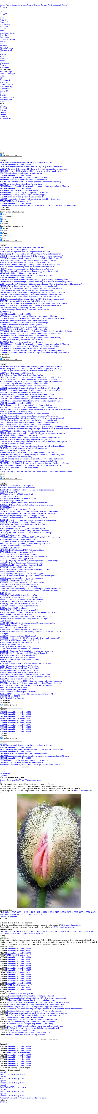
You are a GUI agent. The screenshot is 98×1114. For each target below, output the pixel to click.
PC (1, 78)
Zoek (14, 5)
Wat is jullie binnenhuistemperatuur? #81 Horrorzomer (24, 503)
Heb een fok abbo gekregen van (15, 627)
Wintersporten (5, 67)
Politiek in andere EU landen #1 (15, 625)
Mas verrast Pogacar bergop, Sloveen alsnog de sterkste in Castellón (28, 260)
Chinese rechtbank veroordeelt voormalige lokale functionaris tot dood (29, 511)
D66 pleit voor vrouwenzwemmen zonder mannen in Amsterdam (28, 520)
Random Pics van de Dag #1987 (18, 970)
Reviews (44, 5)
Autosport (4, 59)
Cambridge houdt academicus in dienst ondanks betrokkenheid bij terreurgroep (32, 318)
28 (65, 912)
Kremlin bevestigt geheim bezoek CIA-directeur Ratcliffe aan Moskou (29, 346)
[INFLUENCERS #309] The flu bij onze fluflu (21, 597)
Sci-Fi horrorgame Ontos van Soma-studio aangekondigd (24, 327)
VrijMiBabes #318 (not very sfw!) (15, 201)
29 (68, 912)
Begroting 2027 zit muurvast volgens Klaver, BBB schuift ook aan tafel (30, 388)
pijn (4, 634)
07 (15, 912)
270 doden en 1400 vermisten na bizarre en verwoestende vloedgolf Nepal (30, 171)
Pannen (5, 621)
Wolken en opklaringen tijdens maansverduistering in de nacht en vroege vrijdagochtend (36, 282)
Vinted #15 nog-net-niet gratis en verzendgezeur (21, 599)
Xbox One (4, 82)
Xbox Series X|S (6, 87)
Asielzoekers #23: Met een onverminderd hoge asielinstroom (26, 685)
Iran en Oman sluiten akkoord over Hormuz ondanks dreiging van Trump (30, 348)
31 (73, 912)
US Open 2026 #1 (10, 696)
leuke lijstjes (12, 916)
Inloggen (3, 7)
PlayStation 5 (5, 89)
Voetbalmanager (6, 72)
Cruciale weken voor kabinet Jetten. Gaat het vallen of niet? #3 (27, 617)
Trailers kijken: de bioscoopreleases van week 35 (21, 273)
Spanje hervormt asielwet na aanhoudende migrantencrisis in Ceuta (28, 461)
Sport (2, 52)
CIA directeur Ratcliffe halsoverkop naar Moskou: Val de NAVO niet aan (31, 632)
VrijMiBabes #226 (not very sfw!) (16, 412)
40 (94, 912)
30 (70, 912)
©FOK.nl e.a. (5, 1102)
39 (92, 912)
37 (87, 912)
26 (61, 912)
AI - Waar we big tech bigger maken (16, 559)
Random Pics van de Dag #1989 (15, 729)
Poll (3, 238)
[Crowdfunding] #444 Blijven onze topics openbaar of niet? (26, 544)
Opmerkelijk (4, 35)
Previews (51, 5)
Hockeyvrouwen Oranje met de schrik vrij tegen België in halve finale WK (31, 258)
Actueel (3, 20)
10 (22, 912)
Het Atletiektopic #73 (11, 548)
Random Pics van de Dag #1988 (15, 731)
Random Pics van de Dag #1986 (18, 974)
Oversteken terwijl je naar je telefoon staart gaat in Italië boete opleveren (30, 199)
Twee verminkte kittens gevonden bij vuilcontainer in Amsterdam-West (30, 265)
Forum (2, 5)
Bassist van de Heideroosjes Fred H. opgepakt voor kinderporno (28, 576)
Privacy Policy (25, 1098)
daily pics (3, 916)
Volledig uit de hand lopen (13, 535)
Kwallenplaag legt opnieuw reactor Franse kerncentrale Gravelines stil (29, 271)
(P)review (6, 233)
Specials (58, 5)
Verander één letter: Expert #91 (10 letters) (19, 666)
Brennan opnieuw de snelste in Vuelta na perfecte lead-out (24, 310)
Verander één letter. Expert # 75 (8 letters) (19, 670)
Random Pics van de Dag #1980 (18, 989)
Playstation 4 (5, 80)
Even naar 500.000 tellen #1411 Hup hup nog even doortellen (27, 490)
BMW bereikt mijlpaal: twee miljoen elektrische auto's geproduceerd (28, 286)
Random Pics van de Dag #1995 (15, 175)
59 (42, 914)
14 (32, 912)
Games (2, 76)
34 (80, 912)
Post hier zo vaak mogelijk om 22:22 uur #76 (20, 649)
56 (34, 914)
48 (15, 914)
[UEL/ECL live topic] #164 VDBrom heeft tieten (22, 550)
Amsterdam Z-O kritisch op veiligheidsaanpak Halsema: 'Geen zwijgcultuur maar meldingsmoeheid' (41, 284)
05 (10, 912)
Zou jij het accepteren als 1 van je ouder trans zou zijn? (24, 619)
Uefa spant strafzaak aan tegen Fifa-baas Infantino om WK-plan (26, 269)
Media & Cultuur (6, 48)
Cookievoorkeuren (39, 1098)
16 (37, 912)
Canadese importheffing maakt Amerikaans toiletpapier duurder (27, 267)
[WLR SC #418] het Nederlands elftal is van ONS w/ (24, 556)
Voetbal (3, 54)
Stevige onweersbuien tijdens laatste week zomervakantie (24, 320)
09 (20, 912)
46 (10, 914)
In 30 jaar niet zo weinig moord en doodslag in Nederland (25, 675)
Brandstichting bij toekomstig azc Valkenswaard (21, 173)
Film (1, 44)
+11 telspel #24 (9, 496)
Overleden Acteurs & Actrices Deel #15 (18, 655)
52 (25, 914)
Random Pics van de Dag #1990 (15, 727)
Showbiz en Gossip (7, 33)
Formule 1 (4, 56)
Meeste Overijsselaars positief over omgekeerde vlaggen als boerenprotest (31, 288)
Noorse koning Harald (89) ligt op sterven (19, 606)
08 (18, 912)
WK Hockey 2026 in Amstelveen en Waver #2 (20, 595)
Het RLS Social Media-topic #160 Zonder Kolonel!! (23, 653)
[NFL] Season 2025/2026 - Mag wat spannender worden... (25, 531)
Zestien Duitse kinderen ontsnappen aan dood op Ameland (25, 677)
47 (13, 914)
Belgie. (6, 662)
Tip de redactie (5, 119)
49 (18, 914)
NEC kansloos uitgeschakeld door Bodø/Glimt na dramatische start (28, 407)
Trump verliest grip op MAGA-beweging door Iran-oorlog (25, 424)
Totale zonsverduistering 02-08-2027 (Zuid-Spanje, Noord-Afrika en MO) (31, 589)
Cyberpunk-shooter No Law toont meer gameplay (21, 325)
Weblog (8, 5)
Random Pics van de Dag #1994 (15, 188)
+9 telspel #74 (8, 492)
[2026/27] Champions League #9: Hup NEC (20, 640)
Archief (64, 5)
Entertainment (5, 37)
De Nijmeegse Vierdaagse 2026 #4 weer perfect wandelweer (26, 651)
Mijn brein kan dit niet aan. (13, 571)
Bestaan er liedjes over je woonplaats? (17, 657)
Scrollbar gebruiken (9, 155)
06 (13, 912)
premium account (80, 791)
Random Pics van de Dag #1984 (18, 979)
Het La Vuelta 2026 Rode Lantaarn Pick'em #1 (21, 601)
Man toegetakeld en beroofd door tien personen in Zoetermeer (26, 290)
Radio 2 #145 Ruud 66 (12, 698)
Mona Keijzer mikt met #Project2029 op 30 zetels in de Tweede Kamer (30, 537)
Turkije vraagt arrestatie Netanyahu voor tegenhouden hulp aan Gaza (29, 422)
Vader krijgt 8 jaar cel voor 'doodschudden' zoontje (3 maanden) (27, 452)
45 (8, 914)
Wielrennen (4, 63)
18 (41, 912)
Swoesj (5, 312)
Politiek (3, 29)
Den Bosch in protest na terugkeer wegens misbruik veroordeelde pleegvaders (32, 454)
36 (84, 912)
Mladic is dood (9, 507)
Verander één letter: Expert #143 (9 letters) (19, 668)
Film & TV (4, 91)
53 (27, 914)
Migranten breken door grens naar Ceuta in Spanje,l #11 (24, 528)
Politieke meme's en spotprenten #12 (17, 552)
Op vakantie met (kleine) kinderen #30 (18, 636)
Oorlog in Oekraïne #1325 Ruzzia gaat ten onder (21, 563)
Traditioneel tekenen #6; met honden (17, 488)
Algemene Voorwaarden (9, 1098)
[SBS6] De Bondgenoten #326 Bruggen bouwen (22, 516)
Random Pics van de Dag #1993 (15, 203)
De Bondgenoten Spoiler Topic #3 (16, 580)
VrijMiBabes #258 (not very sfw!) (16, 457)
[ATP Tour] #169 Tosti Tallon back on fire (19, 642)
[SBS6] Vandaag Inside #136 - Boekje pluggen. (21, 574)
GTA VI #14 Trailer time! (13, 526)
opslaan (3, 160)
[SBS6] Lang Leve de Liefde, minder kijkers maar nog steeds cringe (29, 561)
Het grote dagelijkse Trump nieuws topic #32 (20, 584)
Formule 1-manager (7, 74)
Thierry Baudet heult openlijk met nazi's (18, 692)
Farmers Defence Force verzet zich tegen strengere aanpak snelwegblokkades (32, 350)
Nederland (4, 22)
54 (30, 914)
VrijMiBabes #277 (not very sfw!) (16, 450)
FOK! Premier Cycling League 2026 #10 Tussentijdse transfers (27, 623)
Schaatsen (4, 65)
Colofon (3, 114)
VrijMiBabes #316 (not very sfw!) (19, 985)
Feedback (3, 117)
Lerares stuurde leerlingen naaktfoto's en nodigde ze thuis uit (26, 162)
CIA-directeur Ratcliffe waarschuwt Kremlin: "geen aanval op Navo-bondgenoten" (34, 280)
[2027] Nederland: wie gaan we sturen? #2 (19, 610)
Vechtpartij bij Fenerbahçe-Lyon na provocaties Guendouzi (25, 252)
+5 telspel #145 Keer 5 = (13, 501)
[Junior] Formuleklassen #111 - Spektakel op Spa (22, 582)
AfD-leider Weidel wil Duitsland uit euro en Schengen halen (26, 505)
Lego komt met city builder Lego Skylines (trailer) (21, 184)
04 (8, 912)
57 (37, 914)
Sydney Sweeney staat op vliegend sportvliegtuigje (22, 195)
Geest (5, 593)
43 (3, 914)
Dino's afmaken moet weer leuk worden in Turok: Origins (24, 323)
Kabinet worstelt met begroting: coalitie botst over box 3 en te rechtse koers (31, 295)
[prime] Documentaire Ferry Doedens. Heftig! (21, 565)
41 (96, 912)
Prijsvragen (4, 110)
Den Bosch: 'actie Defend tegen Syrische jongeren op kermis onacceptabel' (31, 256)
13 (29, 912)
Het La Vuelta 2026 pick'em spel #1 (17, 567)
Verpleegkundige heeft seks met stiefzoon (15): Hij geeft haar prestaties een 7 (32, 167)
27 (63, 912)
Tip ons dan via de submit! (71, 925)
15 (34, 912)
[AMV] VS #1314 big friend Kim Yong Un (20, 586)
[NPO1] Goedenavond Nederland (16, 614)
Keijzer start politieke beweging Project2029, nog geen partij (26, 301)
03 (6, 912)
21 (49, 912)
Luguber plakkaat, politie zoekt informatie (19, 539)
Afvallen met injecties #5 (12, 644)
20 (46, 912)
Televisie (3, 46)
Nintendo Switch (6, 84)
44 (6, 914)
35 (82, 912)
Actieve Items (21, 5)
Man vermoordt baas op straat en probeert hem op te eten (24, 192)
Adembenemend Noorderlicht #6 (15, 546)
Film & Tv (6, 221)
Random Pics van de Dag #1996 (15, 165)
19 (44, 912)
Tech (2, 31)
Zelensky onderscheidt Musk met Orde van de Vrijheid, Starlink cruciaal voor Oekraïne (36, 331)
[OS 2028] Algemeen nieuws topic (16, 647)
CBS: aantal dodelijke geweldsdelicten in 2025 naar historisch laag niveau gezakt (33, 169)
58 (39, 914)
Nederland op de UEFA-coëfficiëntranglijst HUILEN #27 (25, 664)
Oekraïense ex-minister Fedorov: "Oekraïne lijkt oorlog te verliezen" (29, 591)
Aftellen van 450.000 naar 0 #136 (16, 494)
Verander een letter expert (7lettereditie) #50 (20, 672)
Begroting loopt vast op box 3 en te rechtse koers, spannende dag (27, 513)
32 (75, 912)
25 (58, 912)
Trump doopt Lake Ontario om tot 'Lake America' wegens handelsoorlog (30, 254)
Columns (36, 5)
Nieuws (30, 5)
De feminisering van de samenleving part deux (20, 522)
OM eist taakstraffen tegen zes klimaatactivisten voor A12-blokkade (28, 316)
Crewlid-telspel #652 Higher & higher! (18, 498)
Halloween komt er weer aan (14, 687)
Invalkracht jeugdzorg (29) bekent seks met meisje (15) (24, 541)
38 (89, 912)
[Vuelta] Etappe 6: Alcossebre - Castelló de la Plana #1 (24, 524)
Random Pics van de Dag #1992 (15, 444)
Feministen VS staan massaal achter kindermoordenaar (23, 180)
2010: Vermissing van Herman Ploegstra (18, 554)
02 (3, 912)
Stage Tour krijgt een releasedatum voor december (21, 342)
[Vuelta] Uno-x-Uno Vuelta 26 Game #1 (19, 604)
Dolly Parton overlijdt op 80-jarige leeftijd (19, 190)
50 (20, 914)
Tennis (2, 61)
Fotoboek (3, 108)
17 (39, 912)
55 (32, 914)
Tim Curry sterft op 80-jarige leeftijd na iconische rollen (24, 177)
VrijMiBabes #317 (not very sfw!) (18, 972)
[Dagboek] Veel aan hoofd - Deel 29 (17, 509)
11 (25, 912)
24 (56, 912)
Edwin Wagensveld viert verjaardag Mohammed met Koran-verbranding (30, 683)
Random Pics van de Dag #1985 (18, 976)
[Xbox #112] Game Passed (13, 608)
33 (77, 912)
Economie (4, 26)
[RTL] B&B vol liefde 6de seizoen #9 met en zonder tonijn (26, 533)
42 (1, 914)
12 (27, 912)
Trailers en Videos (7, 97)
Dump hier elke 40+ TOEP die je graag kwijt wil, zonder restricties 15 (30, 638)
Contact (3, 112)
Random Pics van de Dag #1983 (18, 981)
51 (22, 914)
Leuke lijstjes (5, 773)
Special (5, 235)
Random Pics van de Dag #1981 (18, 987)
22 (51, 912)
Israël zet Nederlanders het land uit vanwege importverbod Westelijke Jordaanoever (34, 353)
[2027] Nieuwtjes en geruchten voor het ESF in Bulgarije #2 (26, 694)
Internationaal (5, 24)
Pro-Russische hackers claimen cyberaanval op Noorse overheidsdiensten (30, 297)
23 (53, 912)
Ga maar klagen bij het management (16, 486)
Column (5, 231)
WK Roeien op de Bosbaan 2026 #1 (17, 679)
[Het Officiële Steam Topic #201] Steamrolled (21, 629)
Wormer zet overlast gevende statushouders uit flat (22, 197)
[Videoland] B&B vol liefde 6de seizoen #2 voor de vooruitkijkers (28, 612)
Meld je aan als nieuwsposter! (64, 927)
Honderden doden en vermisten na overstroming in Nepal (25, 569)
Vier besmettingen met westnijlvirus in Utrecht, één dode (24, 262)
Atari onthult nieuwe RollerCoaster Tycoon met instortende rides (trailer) (30, 182)
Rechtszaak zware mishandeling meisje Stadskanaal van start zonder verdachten (32, 292)
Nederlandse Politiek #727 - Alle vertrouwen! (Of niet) (23, 518)
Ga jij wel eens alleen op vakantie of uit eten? (19, 659)
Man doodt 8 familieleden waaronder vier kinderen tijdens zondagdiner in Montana (34, 186)
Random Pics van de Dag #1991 (15, 725)
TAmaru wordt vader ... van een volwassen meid (21, 578)
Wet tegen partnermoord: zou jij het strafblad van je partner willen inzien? (30, 333)
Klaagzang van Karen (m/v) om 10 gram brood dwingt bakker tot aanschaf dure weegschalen (38, 205)
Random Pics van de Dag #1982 (18, 983)
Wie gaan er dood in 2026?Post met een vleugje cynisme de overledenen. (31, 681)
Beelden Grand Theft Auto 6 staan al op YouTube (22, 247)
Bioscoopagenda (6, 50)
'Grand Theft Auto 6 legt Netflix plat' (16, 250)
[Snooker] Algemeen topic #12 (15, 690)
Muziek (3, 41)
